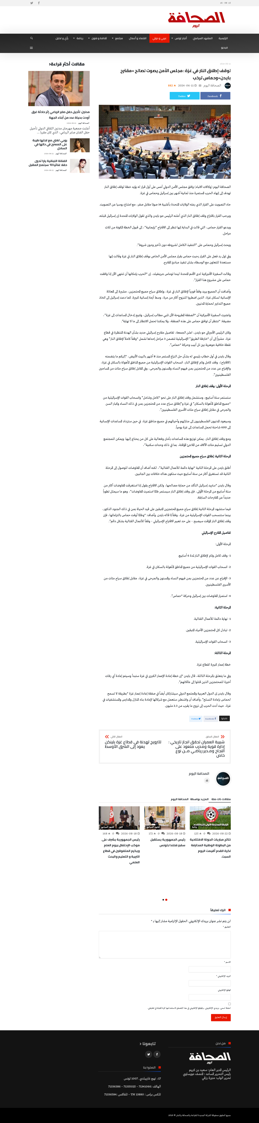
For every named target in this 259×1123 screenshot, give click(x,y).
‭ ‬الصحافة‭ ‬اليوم (212, 86)
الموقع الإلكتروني (224, 990)
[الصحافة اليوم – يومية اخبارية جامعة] (196, 12)
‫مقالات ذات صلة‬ (221, 800)
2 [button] (163, 900)
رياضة (194, 827)
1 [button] (166, 900)
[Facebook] (39, 3)
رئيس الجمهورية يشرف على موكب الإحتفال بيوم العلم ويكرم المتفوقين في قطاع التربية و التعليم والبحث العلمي (121, 851)
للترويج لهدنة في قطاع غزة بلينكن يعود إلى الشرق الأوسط (133, 742)
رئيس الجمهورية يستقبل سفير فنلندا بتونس (167, 842)
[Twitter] (32, 3)
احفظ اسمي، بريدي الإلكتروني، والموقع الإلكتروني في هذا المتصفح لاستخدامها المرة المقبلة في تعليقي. (189, 1008)
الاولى (121, 827)
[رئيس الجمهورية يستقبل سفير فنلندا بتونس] (164, 818)
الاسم (227, 962)
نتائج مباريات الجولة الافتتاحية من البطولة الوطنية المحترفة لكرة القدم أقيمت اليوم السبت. (210, 848)
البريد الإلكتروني (223, 976)
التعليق (227, 927)
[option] (210, 832)
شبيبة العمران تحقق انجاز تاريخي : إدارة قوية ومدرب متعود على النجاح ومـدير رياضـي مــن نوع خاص (197, 747)
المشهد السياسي (153, 827)
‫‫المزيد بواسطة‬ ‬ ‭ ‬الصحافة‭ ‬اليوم (190, 800)
